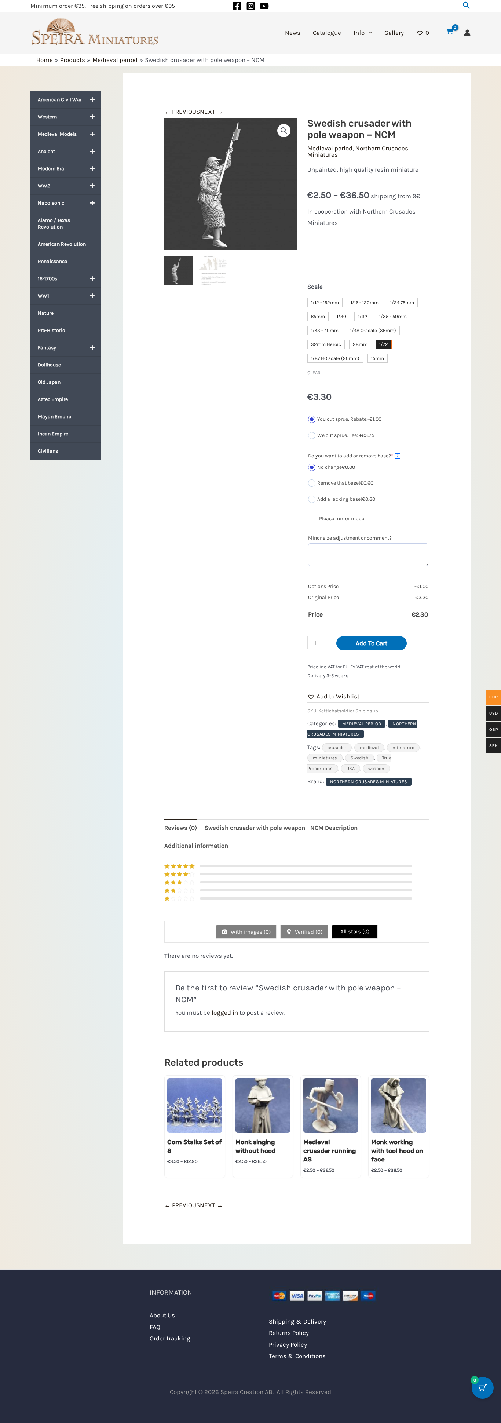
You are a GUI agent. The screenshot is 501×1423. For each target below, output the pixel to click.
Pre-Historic (51, 330)
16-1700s (47, 279)
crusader (337, 747)
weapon (376, 768)
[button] (466, 5)
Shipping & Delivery (297, 1321)
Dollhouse (49, 365)
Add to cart (371, 643)
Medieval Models (57, 134)
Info (359, 32)
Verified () (307, 931)
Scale (315, 286)
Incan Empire (53, 434)
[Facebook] (237, 6)
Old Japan (49, 382)
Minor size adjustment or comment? (350, 538)
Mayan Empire (54, 416)
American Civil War (60, 99)
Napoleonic (51, 203)
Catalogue (327, 32)
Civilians (48, 451)
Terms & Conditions (297, 1356)
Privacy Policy (288, 1344)
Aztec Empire (53, 399)
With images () (250, 931)
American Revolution (62, 244)
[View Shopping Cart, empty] (450, 32)
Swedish (360, 757)
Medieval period (329, 148)
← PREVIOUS (182, 111)
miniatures (325, 757)
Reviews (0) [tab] (180, 827)
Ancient (46, 151)
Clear (314, 372)
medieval (369, 747)
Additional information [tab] (196, 845)
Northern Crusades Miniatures (357, 151)
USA (350, 768)
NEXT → (211, 111)
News (292, 32)
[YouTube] (264, 6)
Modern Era (51, 168)
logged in (225, 1012)
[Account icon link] (467, 32)
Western (47, 117)
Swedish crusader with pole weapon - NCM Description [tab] (281, 827)
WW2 (44, 186)
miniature (403, 747)
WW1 (43, 296)
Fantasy (47, 347)
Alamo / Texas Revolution (54, 223)
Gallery (394, 32)
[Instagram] (250, 6)
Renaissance (52, 261)
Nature (46, 313)
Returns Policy (289, 1332)
